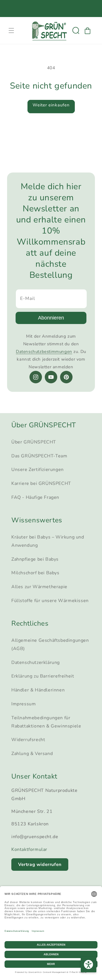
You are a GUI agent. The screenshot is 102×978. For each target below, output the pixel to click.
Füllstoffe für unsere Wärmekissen (50, 601)
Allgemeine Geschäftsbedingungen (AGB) (50, 644)
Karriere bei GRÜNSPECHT (41, 483)
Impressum (23, 704)
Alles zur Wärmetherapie (39, 587)
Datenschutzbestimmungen (44, 351)
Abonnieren (51, 318)
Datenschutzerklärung (35, 662)
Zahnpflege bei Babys (35, 559)
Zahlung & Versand (32, 753)
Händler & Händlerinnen (38, 690)
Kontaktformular (29, 849)
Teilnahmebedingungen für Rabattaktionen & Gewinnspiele (46, 722)
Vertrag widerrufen (39, 864)
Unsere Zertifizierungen (37, 469)
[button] (11, 30)
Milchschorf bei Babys (35, 573)
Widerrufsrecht (28, 740)
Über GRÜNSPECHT (33, 442)
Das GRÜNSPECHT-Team (39, 456)
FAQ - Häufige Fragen (35, 497)
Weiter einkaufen (51, 105)
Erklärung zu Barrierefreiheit (42, 676)
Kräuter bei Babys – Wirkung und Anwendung (47, 541)
